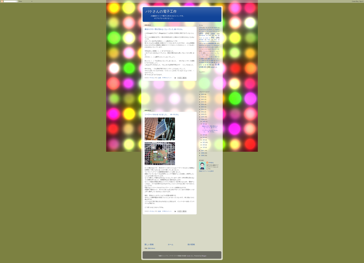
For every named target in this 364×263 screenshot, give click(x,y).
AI (210, 27)
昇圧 (207, 60)
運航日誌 (217, 56)
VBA (204, 43)
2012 (203, 109)
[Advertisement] (169, 95)
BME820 (210, 29)
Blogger (204, 256)
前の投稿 (191, 244)
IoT (212, 31)
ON (216, 35)
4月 (204, 140)
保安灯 (213, 67)
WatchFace (201, 45)
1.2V (200, 27)
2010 (203, 114)
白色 (200, 64)
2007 (203, 150)
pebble (206, 38)
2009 (203, 117)
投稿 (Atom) (151, 248)
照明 (212, 60)
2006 (203, 153)
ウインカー (211, 47)
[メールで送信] (178, 78)
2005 (203, 155)
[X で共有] (182, 78)
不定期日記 (150, 18)
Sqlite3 (208, 41)
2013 (203, 107)
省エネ (217, 60)
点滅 (212, 62)
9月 (204, 124)
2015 (203, 104)
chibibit (202, 31)
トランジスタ (214, 49)
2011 (202, 112)
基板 (208, 58)
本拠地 (148, 16)
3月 (204, 142)
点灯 (207, 62)
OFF (209, 35)
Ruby (215, 39)
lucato (188, 256)
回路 (202, 58)
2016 (203, 102)
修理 (203, 60)
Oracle (200, 38)
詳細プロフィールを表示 (206, 171)
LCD (216, 31)
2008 (203, 119)
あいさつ (203, 47)
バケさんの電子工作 (163, 11)
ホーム (170, 244)
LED (201, 33)
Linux (213, 33)
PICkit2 (201, 39)
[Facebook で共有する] (184, 78)
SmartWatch (202, 41)
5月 (204, 137)
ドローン (213, 51)
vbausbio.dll (212, 43)
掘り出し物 (215, 58)
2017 (203, 99)
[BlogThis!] (180, 78)
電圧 (217, 62)
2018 (203, 97)
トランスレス (205, 51)
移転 (212, 56)
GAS (207, 31)
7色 (206, 27)
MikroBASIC (202, 35)
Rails (209, 39)
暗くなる (206, 56)
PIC (213, 37)
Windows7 (216, 45)
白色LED (208, 65)
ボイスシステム (211, 55)
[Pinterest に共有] (186, 78)
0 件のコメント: (167, 77)
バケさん (211, 162)
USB (200, 43)
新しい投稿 (149, 244)
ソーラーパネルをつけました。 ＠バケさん (162, 114)
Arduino (215, 27)
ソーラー (205, 49)
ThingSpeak (215, 41)
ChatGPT (217, 29)
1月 (204, 147)
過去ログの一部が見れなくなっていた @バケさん (164, 29)
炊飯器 (202, 62)
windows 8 (209, 45)
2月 (204, 145)
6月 (204, 135)
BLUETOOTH (202, 29)
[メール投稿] (175, 77)
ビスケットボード (210, 53)
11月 (204, 121)
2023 (203, 94)
